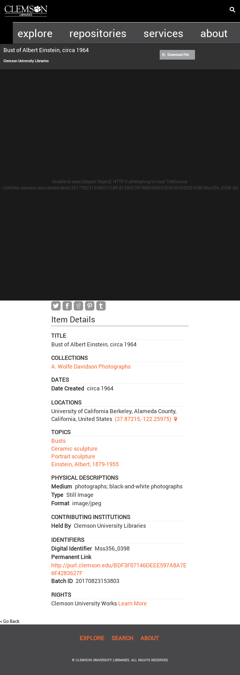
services (163, 33)
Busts (58, 440)
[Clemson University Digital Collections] (26, 10)
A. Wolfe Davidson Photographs (91, 366)
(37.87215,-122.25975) (143, 419)
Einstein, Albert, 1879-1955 (85, 464)
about (214, 33)
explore (35, 33)
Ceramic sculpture (74, 448)
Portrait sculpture (73, 456)
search (122, 638)
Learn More (132, 603)
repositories (98, 33)
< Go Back (9, 621)
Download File (178, 54)
